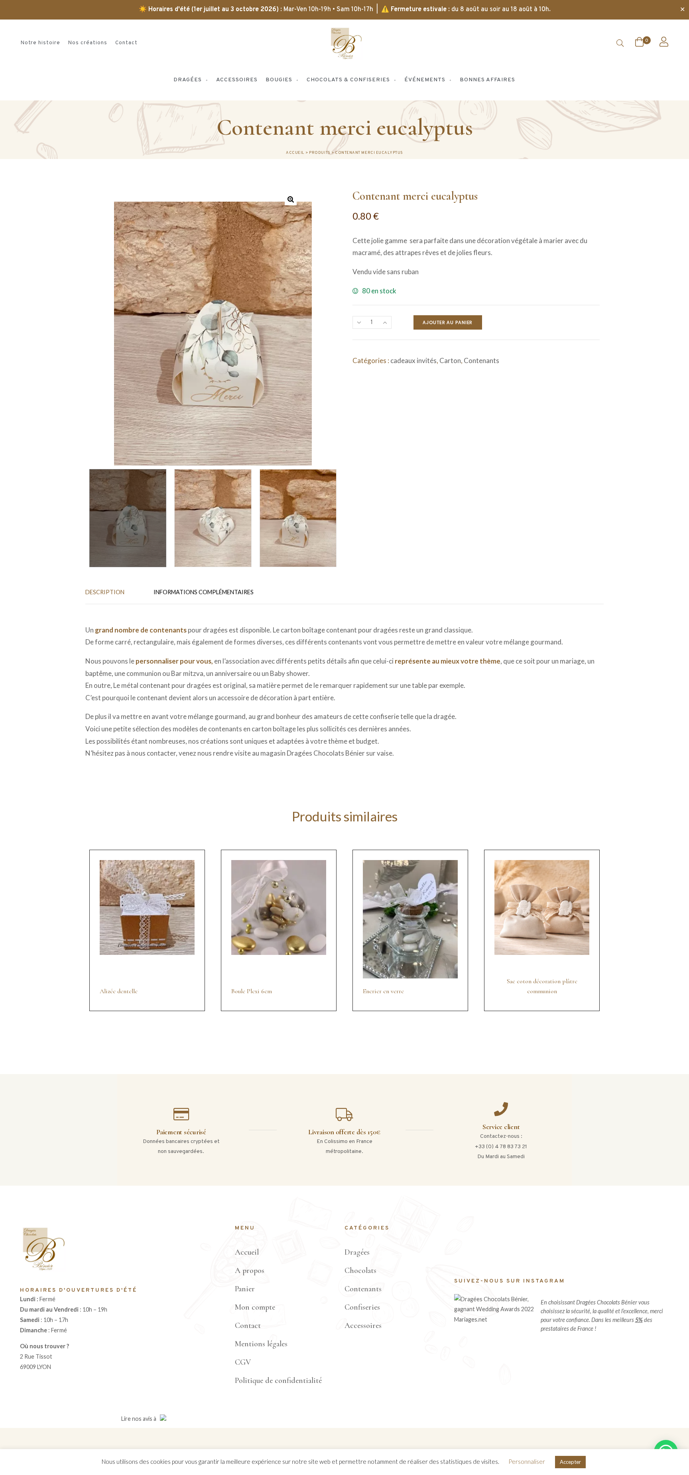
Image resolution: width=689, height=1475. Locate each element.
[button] (291, 199)
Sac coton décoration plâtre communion (542, 986)
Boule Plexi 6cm (251, 991)
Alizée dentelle (119, 991)
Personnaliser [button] (526, 1461)
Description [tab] (104, 592)
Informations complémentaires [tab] (204, 592)
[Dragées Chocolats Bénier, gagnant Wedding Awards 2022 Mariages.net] (495, 1319)
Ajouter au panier (447, 322)
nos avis (142, 1418)
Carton (450, 360)
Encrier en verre (383, 991)
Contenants (481, 360)
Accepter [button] (570, 1462)
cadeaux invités (413, 360)
